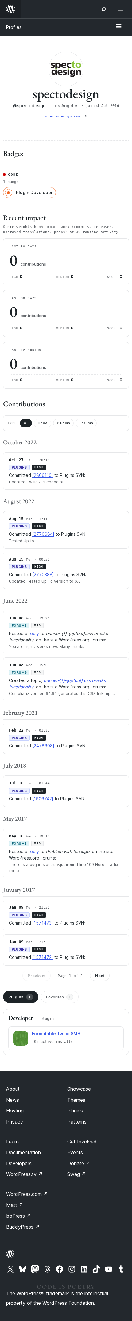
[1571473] (42, 922)
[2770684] (43, 534)
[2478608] (43, 745)
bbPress (18, 1216)
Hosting (15, 1111)
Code (42, 423)
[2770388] (43, 574)
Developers (19, 1163)
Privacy (14, 1122)
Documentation (23, 1152)
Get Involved (82, 1142)
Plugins (63, 423)
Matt (14, 1205)
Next (99, 975)
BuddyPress (23, 1227)
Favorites (58, 996)
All (26, 423)
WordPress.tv (24, 1174)
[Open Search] (103, 9)
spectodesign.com (64, 116)
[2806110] (42, 475)
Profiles (13, 27)
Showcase (79, 1089)
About (13, 1089)
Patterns (77, 1122)
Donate (78, 1163)
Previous (36, 975)
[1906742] (42, 798)
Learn (12, 1142)
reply (34, 633)
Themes (76, 1100)
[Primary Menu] (118, 26)
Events (75, 1152)
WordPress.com (27, 1194)
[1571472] (42, 957)
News (12, 1100)
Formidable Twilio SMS (56, 1033)
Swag (76, 1174)
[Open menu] (122, 9)
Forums (86, 423)
